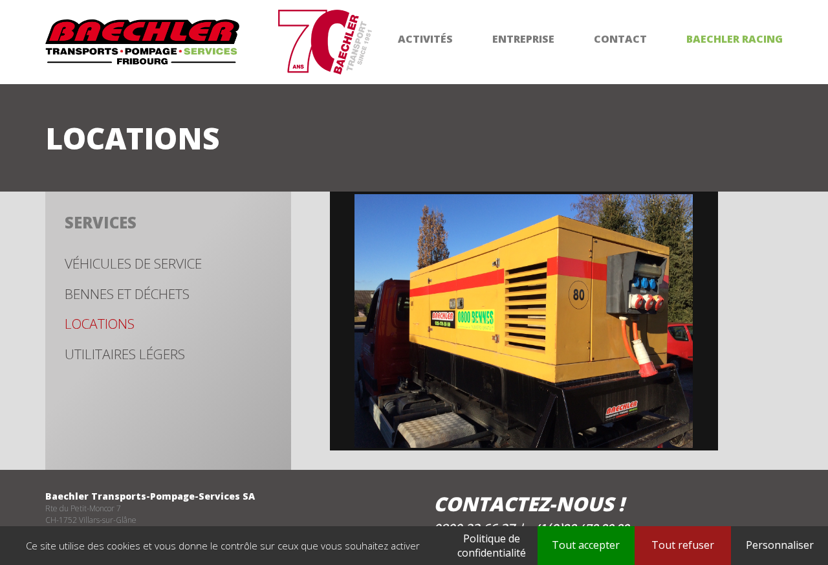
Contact (620, 39)
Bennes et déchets (127, 294)
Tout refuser (682, 545)
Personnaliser (780, 545)
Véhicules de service (133, 263)
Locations (100, 324)
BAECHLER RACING (734, 39)
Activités (425, 39)
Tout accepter (586, 545)
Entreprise (523, 39)
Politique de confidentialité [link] (491, 545)
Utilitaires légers (125, 354)
